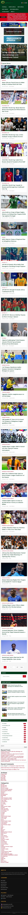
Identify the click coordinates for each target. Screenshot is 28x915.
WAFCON (4, 80)
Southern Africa (14, 9)
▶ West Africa (4, 884)
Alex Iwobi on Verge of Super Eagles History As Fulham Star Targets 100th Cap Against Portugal (14, 214)
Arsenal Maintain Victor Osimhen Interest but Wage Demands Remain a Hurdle (13, 632)
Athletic (2, 793)
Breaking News (4, 794)
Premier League (4, 836)
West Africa (21, 6)
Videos (2, 857)
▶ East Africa (3, 885)
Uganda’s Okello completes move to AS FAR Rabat (12, 756)
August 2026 (4, 774)
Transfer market (6, 392)
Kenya (2, 819)
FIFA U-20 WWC (4, 808)
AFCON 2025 (4, 785)
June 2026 (3, 776)
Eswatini (3, 807)
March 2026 (3, 780)
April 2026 (3, 779)
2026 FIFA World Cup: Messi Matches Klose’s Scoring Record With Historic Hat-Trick (13, 109)
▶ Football (3, 880)
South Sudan (4, 842)
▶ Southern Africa (4, 887)
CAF (2, 796)
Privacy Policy (23, 912)
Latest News (4, 823)
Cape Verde (3, 800)
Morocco (3, 829)
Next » (22, 667)
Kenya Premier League (6, 821)
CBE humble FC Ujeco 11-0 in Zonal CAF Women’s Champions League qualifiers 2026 (16, 18)
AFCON (2, 784)
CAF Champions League (6, 798)
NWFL (2, 834)
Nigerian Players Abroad (8, 471)
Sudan (2, 845)
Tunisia (2, 850)
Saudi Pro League (5, 839)
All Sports (3, 791)
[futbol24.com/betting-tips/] (14, 39)
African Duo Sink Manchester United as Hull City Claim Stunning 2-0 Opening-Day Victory (13, 554)
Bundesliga (3, 795)
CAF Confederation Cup (6, 799)
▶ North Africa (4, 882)
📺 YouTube (3, 898)
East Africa (5, 9)
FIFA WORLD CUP (5, 105)
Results (2, 838)
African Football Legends (6, 789)
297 (17, 667)
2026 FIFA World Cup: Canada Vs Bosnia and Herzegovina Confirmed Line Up (13, 187)
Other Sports (5, 11)
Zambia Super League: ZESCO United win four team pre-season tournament (13, 448)
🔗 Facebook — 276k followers (7, 895)
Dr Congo (3, 802)
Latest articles (4, 822)
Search (2, 745)
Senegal (3, 840)
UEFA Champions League (6, 853)
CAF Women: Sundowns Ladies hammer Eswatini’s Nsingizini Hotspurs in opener (16, 15)
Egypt (2, 805)
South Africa (5, 50)
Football (4, 6)
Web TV (12, 11)
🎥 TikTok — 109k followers (6, 896)
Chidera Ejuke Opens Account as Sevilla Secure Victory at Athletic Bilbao (12, 502)
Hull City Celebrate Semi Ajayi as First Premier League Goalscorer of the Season (13, 475)
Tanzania (3, 847)
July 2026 (3, 775)
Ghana (2, 815)
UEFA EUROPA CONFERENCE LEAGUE (9, 855)
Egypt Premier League (6, 806)
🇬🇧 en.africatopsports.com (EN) (7, 906)
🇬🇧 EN (26, 2)
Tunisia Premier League (6, 851)
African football (6, 444)
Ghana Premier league (6, 816)
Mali (2, 828)
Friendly (2, 813)
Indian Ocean (4, 817)
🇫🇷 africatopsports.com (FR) (6, 904)
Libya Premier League (6, 824)
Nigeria (3, 210)
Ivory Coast (3, 818)
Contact (14, 913)
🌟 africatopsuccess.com (6, 907)
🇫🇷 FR (22, 2)
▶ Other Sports (4, 889)
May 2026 (3, 777)
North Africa (12, 6)
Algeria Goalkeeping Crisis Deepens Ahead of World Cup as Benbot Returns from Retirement (13, 342)
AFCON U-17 (4, 262)
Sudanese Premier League (7, 846)
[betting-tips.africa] (14, 31)
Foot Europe (4, 811)
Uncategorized (4, 856)
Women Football (6, 365)
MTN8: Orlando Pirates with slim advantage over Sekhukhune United (13, 55)
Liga (2, 825)
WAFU (2, 860)
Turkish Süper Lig (5, 852)
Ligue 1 (2, 827)
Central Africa (4, 801)
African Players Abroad (7, 550)
